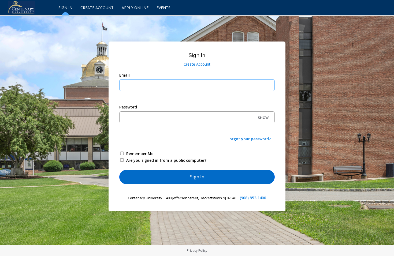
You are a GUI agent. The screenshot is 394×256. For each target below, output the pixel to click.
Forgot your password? (249, 138)
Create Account (97, 7)
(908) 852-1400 (253, 197)
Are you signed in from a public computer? (166, 160)
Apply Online (135, 7)
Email (124, 75)
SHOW (263, 117)
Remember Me (139, 153)
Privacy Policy (197, 250)
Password (128, 107)
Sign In (65, 7)
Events (163, 7)
